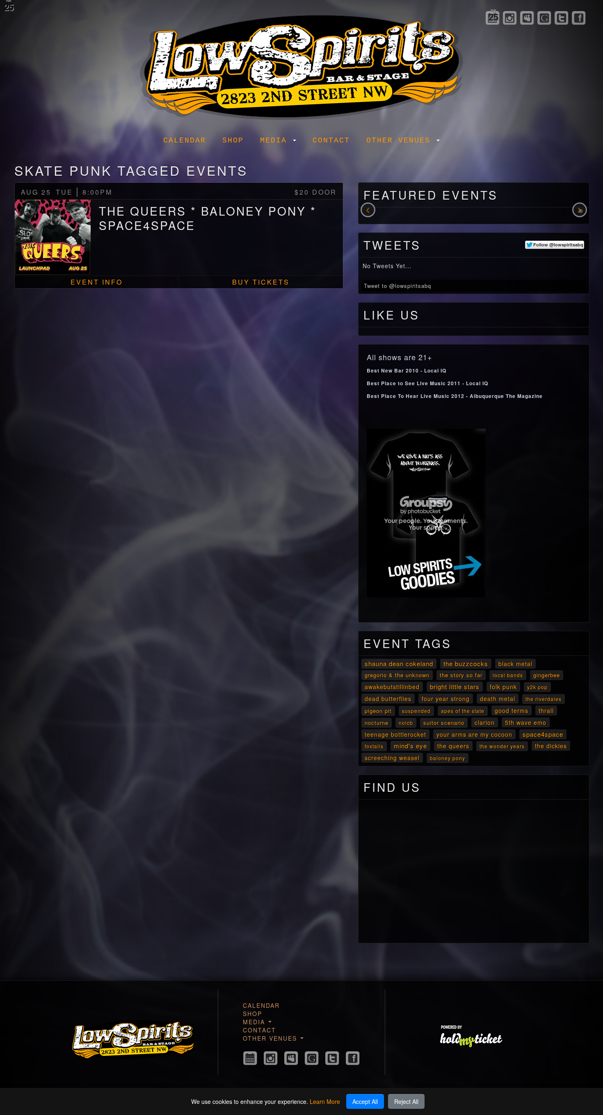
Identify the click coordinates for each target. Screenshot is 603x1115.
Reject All (406, 1101)
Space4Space (543, 734)
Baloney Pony (447, 757)
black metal (515, 664)
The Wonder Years (502, 746)
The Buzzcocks (465, 663)
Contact (331, 140)
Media (276, 140)
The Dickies (551, 746)
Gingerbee (546, 675)
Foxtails (374, 746)
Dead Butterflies (388, 698)
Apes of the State (462, 710)
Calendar (184, 140)
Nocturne (376, 722)
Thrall (546, 710)
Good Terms (511, 710)
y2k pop (537, 686)
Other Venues (401, 140)
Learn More (325, 1101)
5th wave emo (525, 722)
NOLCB (406, 722)
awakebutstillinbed (392, 687)
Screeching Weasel (392, 758)
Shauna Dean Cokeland (399, 663)
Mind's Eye (410, 745)
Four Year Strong (446, 698)
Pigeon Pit (378, 711)
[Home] (301, 64)
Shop (233, 140)
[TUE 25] (250, 1058)
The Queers (453, 746)
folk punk (503, 687)
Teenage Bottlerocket (395, 734)
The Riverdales (543, 698)
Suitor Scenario (443, 722)
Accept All (365, 1101)
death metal (497, 698)
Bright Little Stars (455, 686)
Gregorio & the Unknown (397, 675)
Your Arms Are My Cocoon (474, 734)
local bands (508, 674)
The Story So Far (461, 675)
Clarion (485, 722)
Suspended (416, 710)
